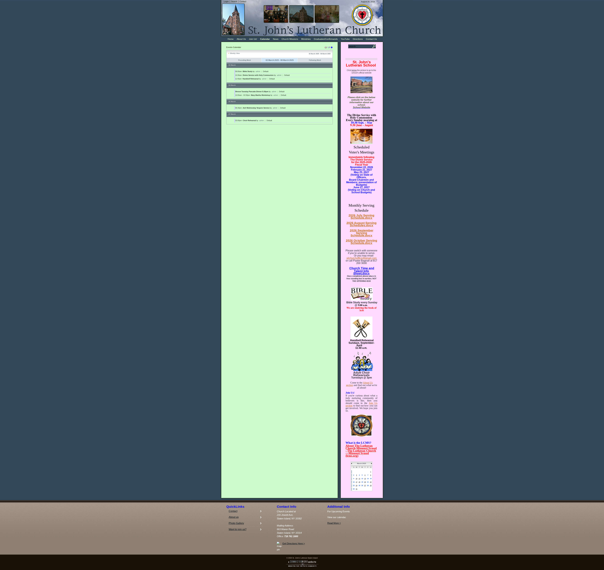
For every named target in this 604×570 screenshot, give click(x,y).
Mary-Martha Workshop (260, 95)
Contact (233, 511)
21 (368, 482)
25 (359, 485)
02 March (232, 65)
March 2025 (361, 463)
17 (356, 482)
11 (359, 478)
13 (365, 478)
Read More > (334, 523)
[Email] (328, 48)
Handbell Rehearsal (251, 79)
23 (354, 485)
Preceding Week (244, 60)
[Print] (325, 48)
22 (371, 482)
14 (368, 478)
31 (356, 489)
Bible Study (247, 71)
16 (354, 482)
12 (362, 478)
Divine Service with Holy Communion (258, 75)
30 (354, 489)
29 (371, 485)
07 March (232, 114)
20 (365, 482)
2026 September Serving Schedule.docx (361, 233)
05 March (232, 101)
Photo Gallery (236, 523)
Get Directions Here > (293, 543)
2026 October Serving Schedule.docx (361, 242)
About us (234, 517)
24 (356, 485)
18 (359, 482)
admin (258, 71)
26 (362, 485)
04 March (232, 85)
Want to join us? (237, 529)
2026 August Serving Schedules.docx (362, 224)
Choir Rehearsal (249, 120)
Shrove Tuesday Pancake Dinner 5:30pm (251, 91)
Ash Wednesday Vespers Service (256, 108)
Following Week (315, 60)
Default (265, 71)
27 (365, 485)
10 (356, 478)
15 (371, 478)
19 (362, 482)
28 (368, 485)
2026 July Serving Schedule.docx (361, 217)
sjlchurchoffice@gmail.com (362, 258)
